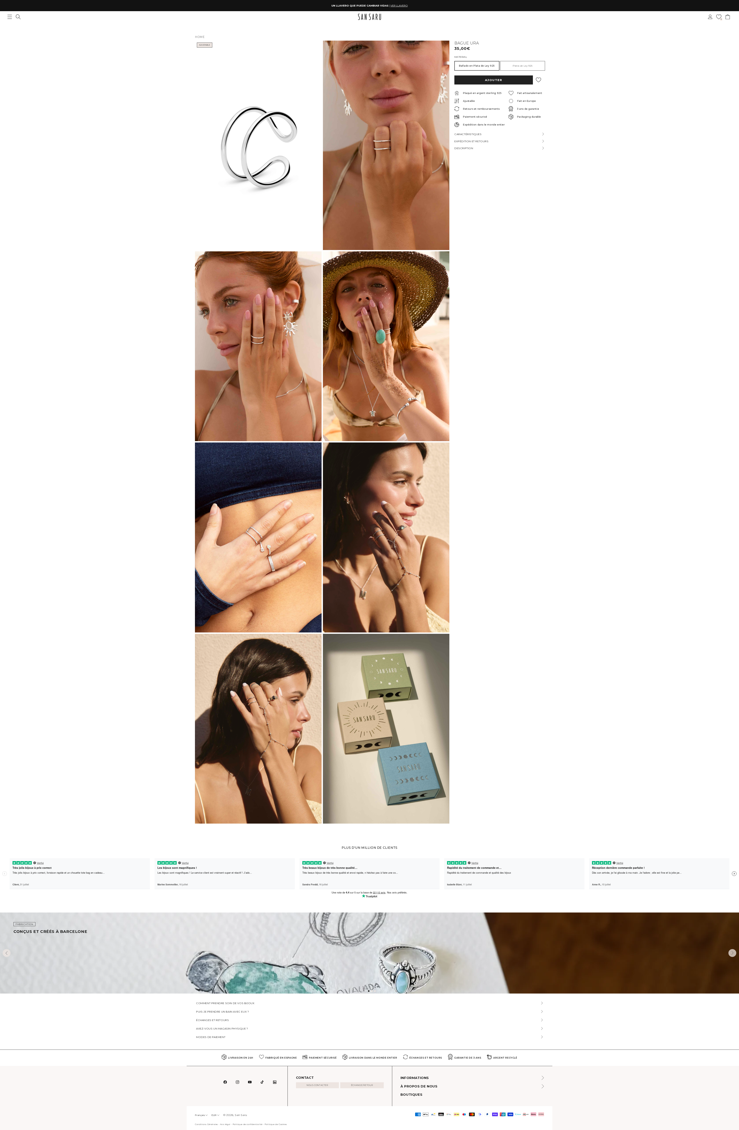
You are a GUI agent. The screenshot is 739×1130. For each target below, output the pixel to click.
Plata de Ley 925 (523, 65)
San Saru (241, 1115)
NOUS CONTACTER (317, 1085)
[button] (18, 16)
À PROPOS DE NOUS (418, 1086)
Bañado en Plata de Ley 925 (477, 65)
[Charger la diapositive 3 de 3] (374, 991)
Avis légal (225, 1124)
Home (200, 37)
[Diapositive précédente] (7, 953)
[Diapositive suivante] (732, 953)
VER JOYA (393, 5)
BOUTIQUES (411, 1095)
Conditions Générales (206, 1124)
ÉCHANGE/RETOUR (362, 1085)
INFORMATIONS (414, 1078)
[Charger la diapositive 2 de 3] (371, 991)
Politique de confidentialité (247, 1124)
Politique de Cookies (276, 1124)
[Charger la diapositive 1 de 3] (368, 991)
